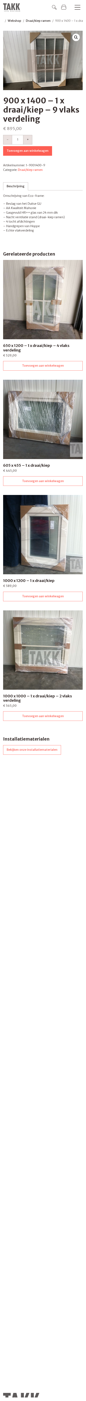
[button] (76, 37)
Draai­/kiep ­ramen (38, 21)
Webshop (14, 21)
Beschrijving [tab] (16, 186)
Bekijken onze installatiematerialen (32, 750)
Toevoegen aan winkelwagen (28, 151)
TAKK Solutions (12, 7)
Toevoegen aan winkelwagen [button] (43, 365)
